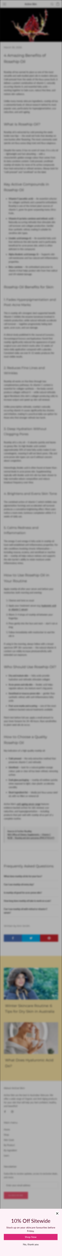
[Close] (57, 1213)
